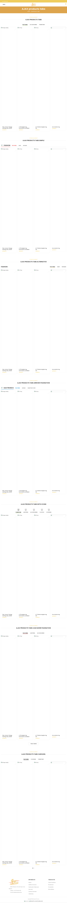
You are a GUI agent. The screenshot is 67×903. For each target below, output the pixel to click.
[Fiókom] (63, 4)
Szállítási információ (32, 884)
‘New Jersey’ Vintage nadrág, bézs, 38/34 (7, 127)
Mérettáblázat (51, 889)
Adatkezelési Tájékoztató (34, 887)
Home (28, 11)
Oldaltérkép (31, 893)
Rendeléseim (51, 884)
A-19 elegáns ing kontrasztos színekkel (24, 127)
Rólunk (30, 882)
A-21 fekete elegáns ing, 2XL (41, 127)
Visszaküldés (51, 887)
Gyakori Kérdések (52, 882)
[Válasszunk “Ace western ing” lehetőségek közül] (64, 29)
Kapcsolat (31, 889)
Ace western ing (56, 127)
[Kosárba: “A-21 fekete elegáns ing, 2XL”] (48, 29)
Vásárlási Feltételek (33, 891)
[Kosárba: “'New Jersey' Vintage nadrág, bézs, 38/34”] (14, 29)
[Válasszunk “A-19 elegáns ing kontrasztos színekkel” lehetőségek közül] (31, 29)
